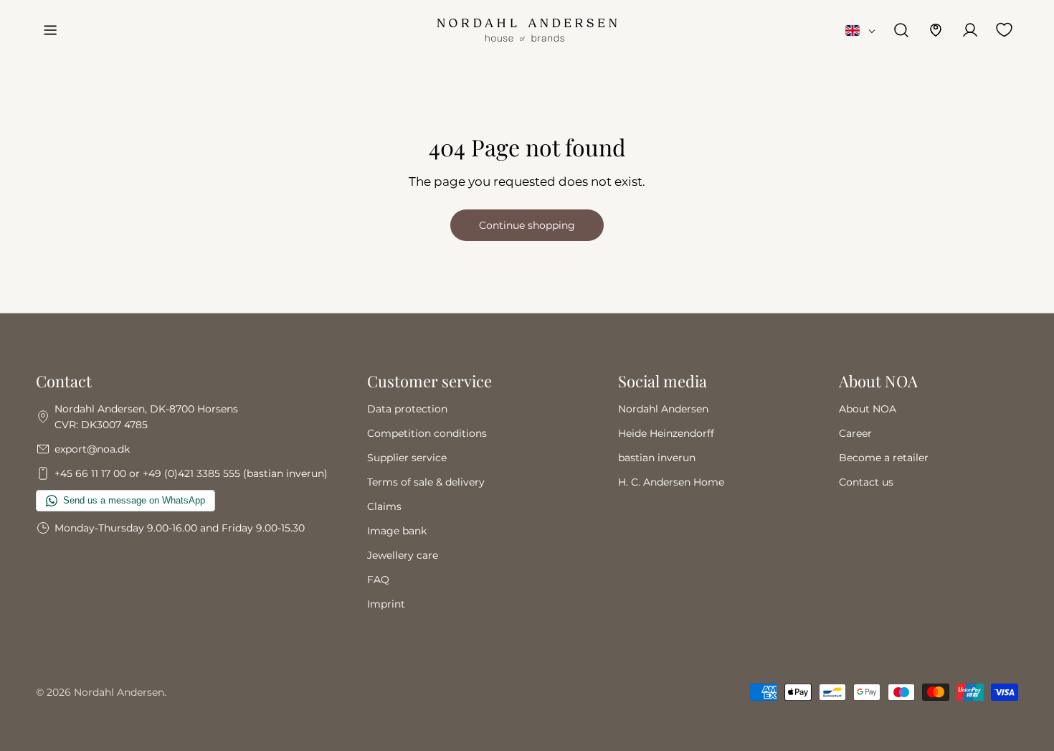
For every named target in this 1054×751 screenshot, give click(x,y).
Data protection (407, 408)
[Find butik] (935, 30)
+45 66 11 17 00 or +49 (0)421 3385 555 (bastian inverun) (191, 473)
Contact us (866, 482)
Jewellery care (402, 555)
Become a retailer (884, 457)
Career (855, 433)
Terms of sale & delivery (426, 482)
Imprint (386, 604)
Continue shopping (527, 225)
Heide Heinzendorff (666, 433)
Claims (384, 506)
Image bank (397, 530)
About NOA (867, 408)
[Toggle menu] (50, 30)
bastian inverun (656, 457)
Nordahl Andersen (663, 408)
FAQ (378, 579)
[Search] (901, 30)
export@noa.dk (92, 449)
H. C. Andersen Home (671, 482)
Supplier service (407, 457)
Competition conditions (427, 433)
